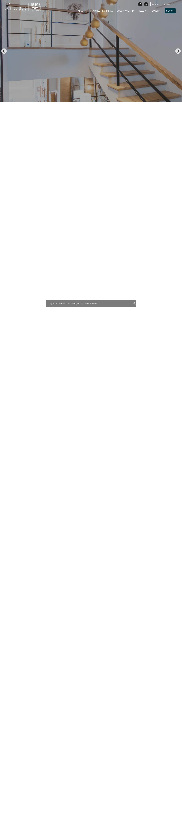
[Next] (178, 51)
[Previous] (4, 51)
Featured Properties (101, 11)
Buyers (156, 11)
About (81, 11)
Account (168, 4)
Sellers (143, 11)
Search (170, 11)
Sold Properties (126, 11)
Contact (155, 4)
